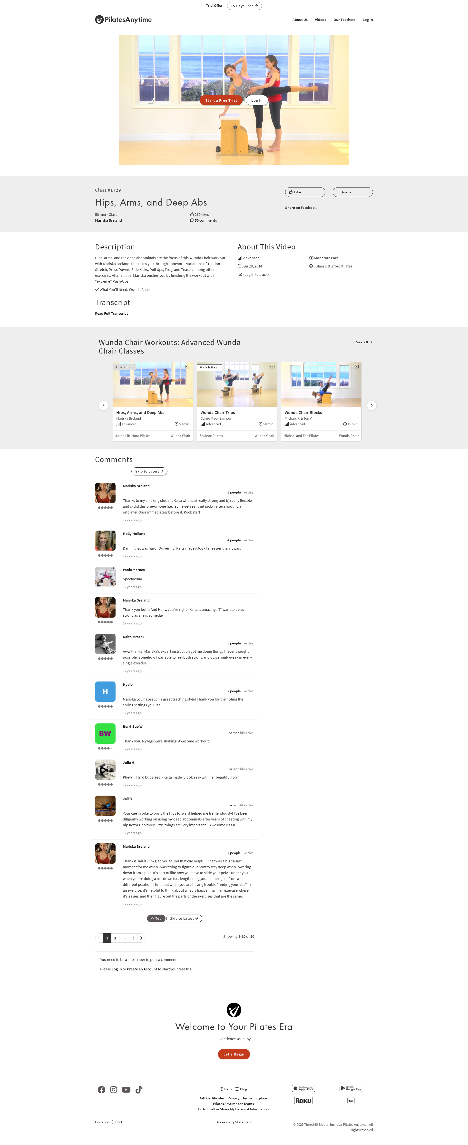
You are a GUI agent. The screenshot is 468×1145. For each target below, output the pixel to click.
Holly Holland (134, 533)
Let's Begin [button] (234, 1054)
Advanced (251, 257)
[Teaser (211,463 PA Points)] (105, 657)
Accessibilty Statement (234, 1122)
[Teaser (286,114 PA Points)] (105, 783)
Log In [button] (257, 100)
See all (362, 342)
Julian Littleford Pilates (333, 266)
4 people (234, 540)
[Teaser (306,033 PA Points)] (105, 554)
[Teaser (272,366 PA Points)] (105, 506)
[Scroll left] (103, 405)
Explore (261, 1098)
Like (297, 192)
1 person (232, 732)
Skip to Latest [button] (147, 471)
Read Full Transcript (111, 313)
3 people (234, 492)
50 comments (206, 220)
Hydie (128, 684)
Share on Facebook (301, 207)
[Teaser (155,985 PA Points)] (105, 819)
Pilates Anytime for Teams (233, 1103)
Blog (243, 1089)
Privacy (233, 1098)
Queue (345, 192)
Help (228, 1089)
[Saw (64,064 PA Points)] (105, 747)
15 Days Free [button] (243, 5)
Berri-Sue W (133, 726)
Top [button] (158, 918)
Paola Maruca (134, 569)
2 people (234, 691)
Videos (320, 19)
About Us (300, 19)
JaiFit (127, 798)
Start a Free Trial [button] (221, 100)
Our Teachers (344, 19)
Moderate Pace (326, 257)
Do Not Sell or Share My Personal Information (233, 1109)
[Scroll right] (372, 405)
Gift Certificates (212, 1098)
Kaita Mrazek (133, 636)
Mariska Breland (108, 220)
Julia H (128, 762)
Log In (368, 19)
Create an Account (142, 969)
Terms (247, 1098)
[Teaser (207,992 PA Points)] (105, 705)
